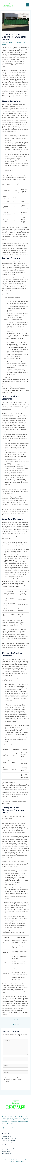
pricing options (18, 42)
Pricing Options (7, 1150)
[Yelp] (8, 1128)
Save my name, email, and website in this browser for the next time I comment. (15, 1079)
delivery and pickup (8, 1153)
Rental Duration (6, 1136)
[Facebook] (3, 1128)
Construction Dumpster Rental (11, 1148)
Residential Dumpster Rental (10, 1142)
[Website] (15, 1072)
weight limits (6, 1151)
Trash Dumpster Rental (8, 1140)
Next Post (16, 1024)
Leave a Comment (7, 42)
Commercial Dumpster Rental (10, 1138)
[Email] (12, 1128)
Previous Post (16, 1020)
